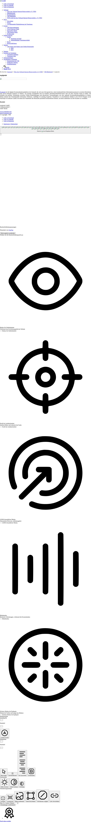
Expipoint (3, 92)
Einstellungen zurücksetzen (8, 805)
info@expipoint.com (6, 113)
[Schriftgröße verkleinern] (1, 726)
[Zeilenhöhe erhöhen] (1, 741)
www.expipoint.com (5, 111)
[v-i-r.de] (3, 1)
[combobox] (45, 129)
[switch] (8, 331)
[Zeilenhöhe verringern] (1, 748)
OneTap (11, 230)
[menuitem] (47, 14)
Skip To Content (5, 803)
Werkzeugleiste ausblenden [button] (8, 233)
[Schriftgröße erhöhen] (1, 720)
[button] (0, 134)
